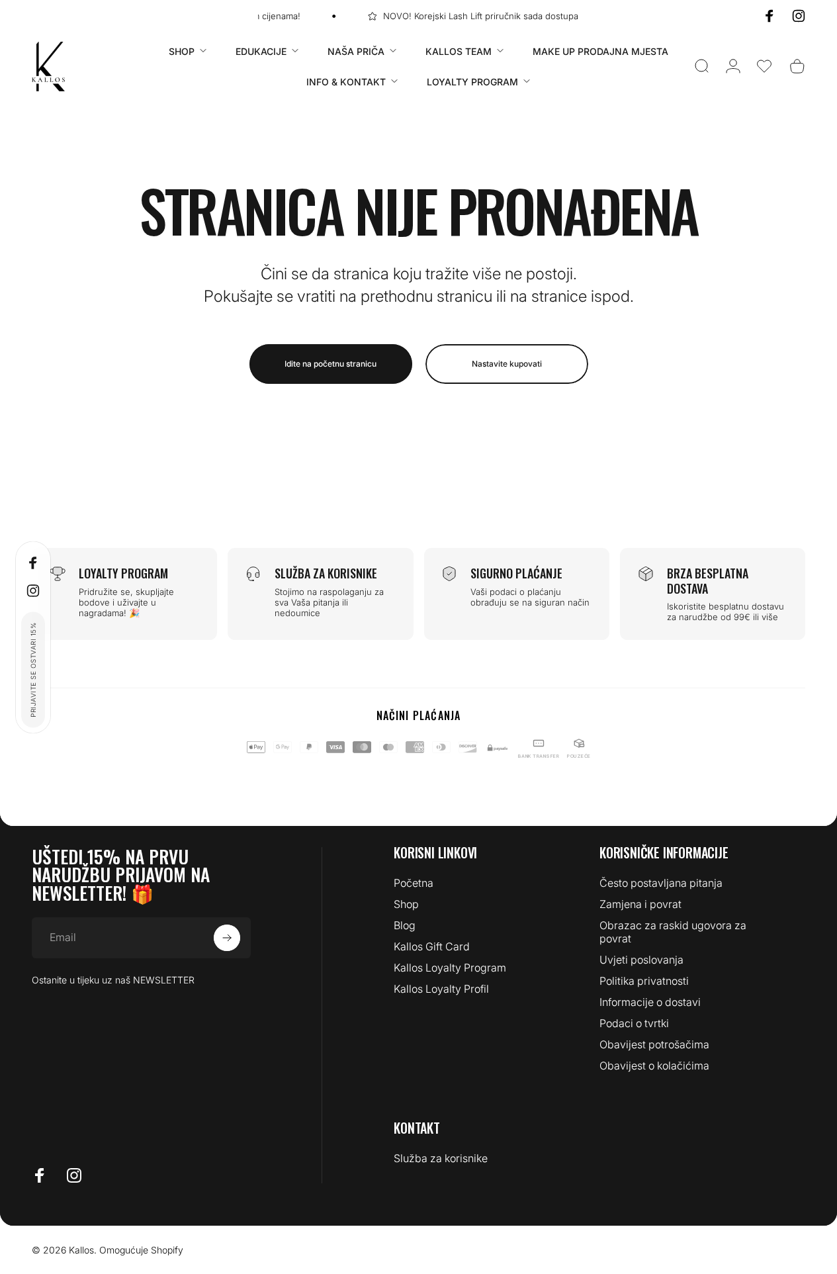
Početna (413, 882)
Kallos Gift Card (432, 946)
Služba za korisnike (441, 1158)
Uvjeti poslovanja (641, 959)
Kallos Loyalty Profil (441, 988)
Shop (406, 904)
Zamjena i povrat (640, 904)
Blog (405, 925)
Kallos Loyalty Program (450, 967)
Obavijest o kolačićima (654, 1065)
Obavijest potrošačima (654, 1044)
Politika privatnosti (644, 980)
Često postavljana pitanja (661, 882)
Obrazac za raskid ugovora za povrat (672, 932)
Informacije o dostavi (650, 1002)
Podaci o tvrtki (634, 1023)
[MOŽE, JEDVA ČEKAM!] (227, 938)
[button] (764, 66)
